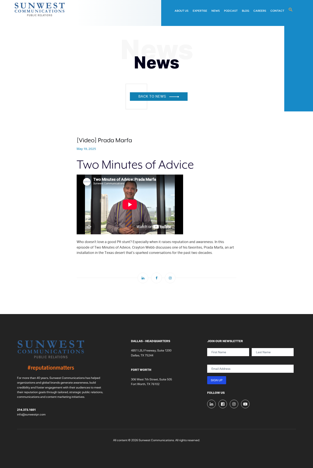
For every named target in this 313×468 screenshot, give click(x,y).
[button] (290, 9)
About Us (181, 10)
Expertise (200, 10)
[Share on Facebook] (156, 278)
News (215, 10)
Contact (277, 10)
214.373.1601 (26, 410)
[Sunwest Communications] (39, 13)
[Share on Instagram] (170, 278)
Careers (259, 10)
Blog (245, 10)
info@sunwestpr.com (31, 414)
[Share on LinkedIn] (143, 278)
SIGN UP (217, 380)
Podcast (231, 10)
